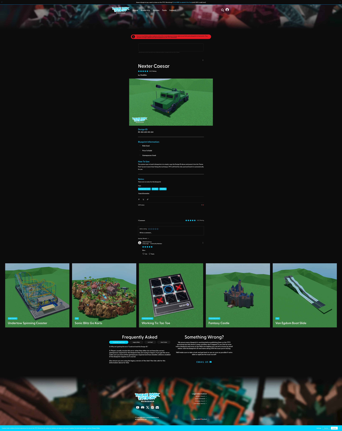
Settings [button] (319, 428)
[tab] (118, 342)
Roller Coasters (12, 318)
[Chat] (137, 407)
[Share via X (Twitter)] (143, 199)
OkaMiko (162, 189)
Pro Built (155, 189)
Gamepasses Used (144, 189)
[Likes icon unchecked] (143, 254)
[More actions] (203, 60)
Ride (77, 318)
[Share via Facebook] (139, 199)
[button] (171, 2)
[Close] (340, 428)
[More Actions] (203, 243)
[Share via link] (147, 199)
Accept (334, 428)
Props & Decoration (143, 193)
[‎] (227, 9)
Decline (326, 428)
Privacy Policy (96, 428)
